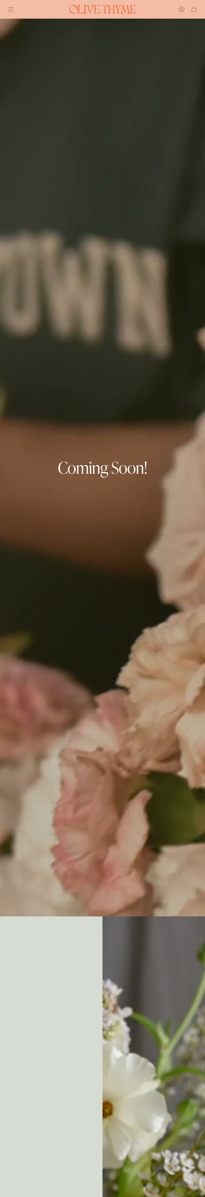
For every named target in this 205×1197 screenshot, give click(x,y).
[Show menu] (10, 9)
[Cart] (194, 9)
